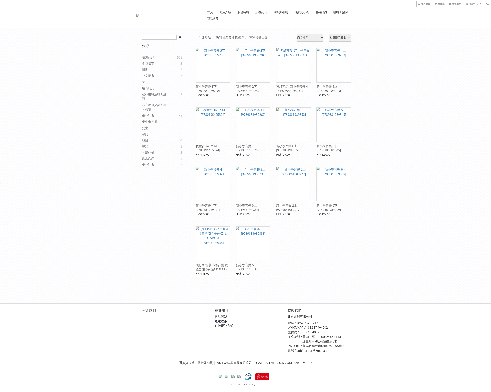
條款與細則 (281, 12)
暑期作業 (148, 152)
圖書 (145, 70)
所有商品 (261, 12)
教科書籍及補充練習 (154, 96)
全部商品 (205, 37)
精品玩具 (148, 88)
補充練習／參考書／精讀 (154, 107)
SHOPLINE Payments (251, 384)
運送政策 (213, 19)
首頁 (210, 12)
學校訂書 (148, 116)
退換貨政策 (301, 12)
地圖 (145, 140)
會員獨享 (148, 63)
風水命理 (148, 159)
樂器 (145, 146)
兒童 (145, 128)
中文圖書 (148, 76)
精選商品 (148, 57)
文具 (145, 82)
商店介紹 (225, 12)
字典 (145, 134)
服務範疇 (243, 12)
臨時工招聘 (340, 12)
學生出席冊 (149, 122)
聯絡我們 (321, 12)
